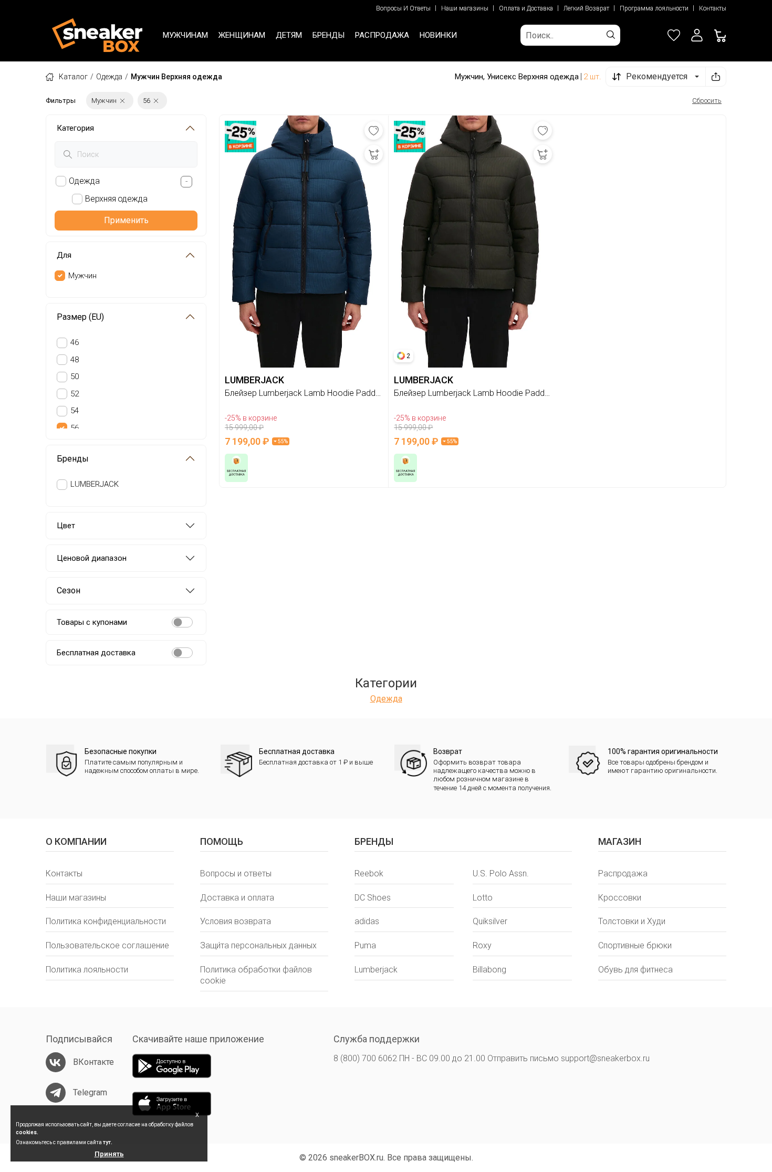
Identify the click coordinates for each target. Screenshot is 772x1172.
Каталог (73, 76)
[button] (697, 35)
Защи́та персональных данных (258, 945)
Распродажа (623, 873)
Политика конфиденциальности (106, 921)
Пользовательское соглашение (107, 945)
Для (64, 255)
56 (74, 428)
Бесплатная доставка (96, 652)
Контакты (712, 8)
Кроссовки (619, 898)
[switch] (182, 622)
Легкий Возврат (586, 8)
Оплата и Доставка (526, 8)
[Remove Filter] (122, 101)
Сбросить (707, 100)
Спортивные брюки (635, 945)
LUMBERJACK (94, 484)
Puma (365, 945)
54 (74, 410)
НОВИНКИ (438, 35)
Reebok (368, 873)
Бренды (73, 459)
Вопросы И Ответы (403, 8)
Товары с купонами (92, 622)
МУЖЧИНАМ (185, 35)
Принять (109, 1154)
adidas (366, 921)
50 (74, 376)
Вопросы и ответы (236, 873)
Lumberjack (376, 970)
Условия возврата (235, 921)
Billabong (489, 970)
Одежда (109, 76)
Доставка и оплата (237, 898)
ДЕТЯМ (289, 35)
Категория (75, 128)
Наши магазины (464, 8)
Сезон (68, 590)
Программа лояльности (654, 8)
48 (74, 359)
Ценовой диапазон (92, 558)
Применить (126, 220)
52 (74, 394)
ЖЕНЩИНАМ (241, 35)
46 (74, 342)
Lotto (483, 898)
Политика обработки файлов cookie (256, 975)
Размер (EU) (80, 317)
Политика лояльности (87, 970)
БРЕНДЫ (328, 35)
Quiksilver (490, 921)
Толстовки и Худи (631, 921)
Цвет (66, 525)
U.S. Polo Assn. (501, 873)
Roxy (482, 945)
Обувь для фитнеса (635, 970)
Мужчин (82, 275)
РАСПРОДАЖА (382, 35)
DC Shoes (372, 898)
